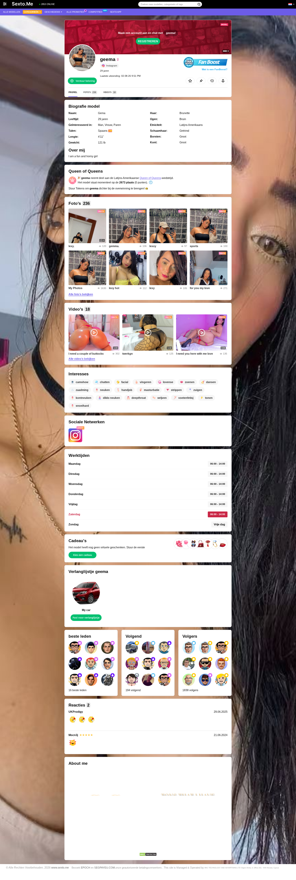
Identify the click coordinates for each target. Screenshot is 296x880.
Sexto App (115, 12)
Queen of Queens (150, 178)
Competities (95, 12)
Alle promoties (75, 12)
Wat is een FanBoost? (214, 69)
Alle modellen (11, 12)
